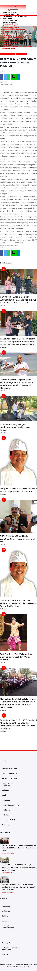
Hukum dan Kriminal (11, 28)
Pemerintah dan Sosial (12, 37)
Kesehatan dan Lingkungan (15, 16)
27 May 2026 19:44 (8, 872)
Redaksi (5, 955)
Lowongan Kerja (8, 48)
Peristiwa (6, 41)
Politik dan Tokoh (10, 43)
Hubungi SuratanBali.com (12, 46)
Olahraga (6, 31)
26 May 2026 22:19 (8, 892)
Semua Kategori (10, 22)
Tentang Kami (7, 943)
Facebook (6, 906)
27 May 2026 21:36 (8, 853)
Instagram (6, 911)
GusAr (4, 82)
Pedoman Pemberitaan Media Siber (11, 949)
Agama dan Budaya (10, 24)
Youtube (5, 921)
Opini (5, 33)
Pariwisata (7, 35)
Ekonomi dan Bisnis (10, 26)
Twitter (5, 916)
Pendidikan (7, 39)
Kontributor (27, 46)
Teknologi (7, 44)
